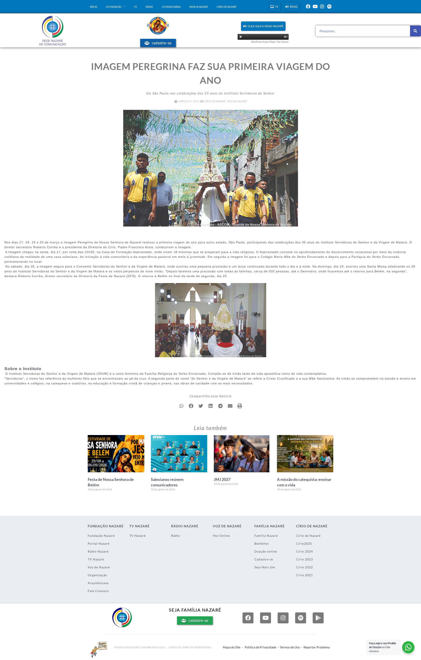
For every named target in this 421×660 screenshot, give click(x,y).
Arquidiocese (98, 583)
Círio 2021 (304, 575)
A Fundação (113, 6)
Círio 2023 (304, 559)
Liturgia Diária (171, 6)
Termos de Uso (290, 647)
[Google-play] (318, 617)
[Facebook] (308, 7)
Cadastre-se (263, 559)
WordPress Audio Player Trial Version (270, 42)
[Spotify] (329, 7)
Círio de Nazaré (226, 6)
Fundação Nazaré (101, 535)
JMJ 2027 (222, 479)
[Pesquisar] (415, 30)
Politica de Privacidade (260, 647)
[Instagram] (322, 7)
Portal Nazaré (98, 543)
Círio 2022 (304, 567)
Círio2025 (304, 543)
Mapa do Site (231, 647)
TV (135, 6)
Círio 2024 (304, 551)
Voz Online (221, 535)
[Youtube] (315, 7)
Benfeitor (261, 543)
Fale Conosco (98, 591)
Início (93, 6)
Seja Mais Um (264, 567)
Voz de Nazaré (237, 101)
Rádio (149, 6)
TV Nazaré (96, 559)
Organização (97, 575)
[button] (263, 26)
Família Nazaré (198, 6)
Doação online (265, 551)
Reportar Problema (316, 647)
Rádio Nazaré (98, 551)
